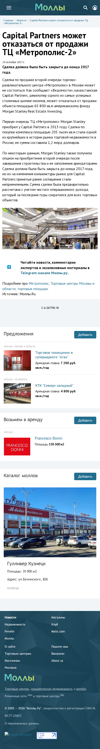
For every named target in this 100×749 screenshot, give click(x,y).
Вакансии (57, 653)
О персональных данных (22, 723)
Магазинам (12, 660)
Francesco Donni (48, 438)
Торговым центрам (18, 653)
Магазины (58, 617)
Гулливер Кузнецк (26, 563)
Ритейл (9, 631)
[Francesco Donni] (17, 446)
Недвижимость (15, 624)
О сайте (10, 646)
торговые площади (32, 288)
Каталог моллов (21, 475)
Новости (21, 20)
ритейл (81, 689)
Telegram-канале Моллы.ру (43, 272)
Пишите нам (59, 646)
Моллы (9, 638)
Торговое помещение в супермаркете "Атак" (54, 355)
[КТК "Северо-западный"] (17, 393)
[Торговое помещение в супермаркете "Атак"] (17, 360)
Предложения (18, 333)
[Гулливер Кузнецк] (50, 522)
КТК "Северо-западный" (54, 385)
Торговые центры (17, 689)
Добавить (85, 335)
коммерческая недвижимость (52, 689)
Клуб (54, 624)
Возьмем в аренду (23, 419)
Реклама (11, 667)
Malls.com (58, 631)
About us (57, 660)
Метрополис (39, 283)
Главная (8, 20)
